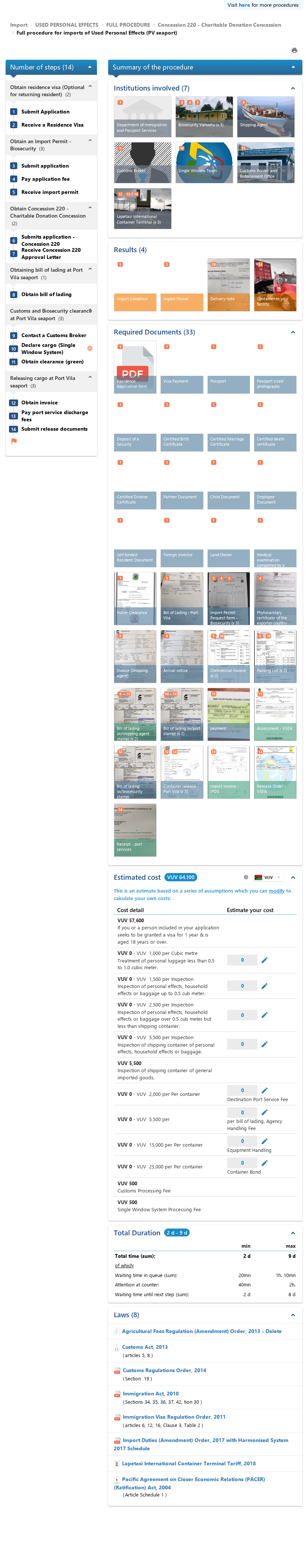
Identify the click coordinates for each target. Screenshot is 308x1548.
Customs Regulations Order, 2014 (164, 1370)
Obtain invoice (39, 402)
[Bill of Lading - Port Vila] (181, 598)
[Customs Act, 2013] (118, 1346)
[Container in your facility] (275, 285)
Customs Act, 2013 (145, 1346)
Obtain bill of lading (46, 294)
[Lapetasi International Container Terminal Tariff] (118, 1463)
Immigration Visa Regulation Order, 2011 (174, 1416)
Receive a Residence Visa (52, 124)
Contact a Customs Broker (53, 335)
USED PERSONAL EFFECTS (66, 24)
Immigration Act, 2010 (151, 1393)
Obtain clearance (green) (52, 361)
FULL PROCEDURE (128, 24)
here (244, 4)
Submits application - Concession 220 (48, 240)
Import (18, 24)
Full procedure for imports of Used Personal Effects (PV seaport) (97, 32)
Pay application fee (45, 179)
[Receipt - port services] (135, 830)
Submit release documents (54, 428)
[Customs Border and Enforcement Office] (266, 162)
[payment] (228, 714)
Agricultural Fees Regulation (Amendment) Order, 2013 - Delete (202, 1331)
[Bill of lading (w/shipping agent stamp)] (135, 714)
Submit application (45, 165)
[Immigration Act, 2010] (118, 1393)
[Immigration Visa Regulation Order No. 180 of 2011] (118, 1416)
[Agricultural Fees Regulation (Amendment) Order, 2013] (118, 1331)
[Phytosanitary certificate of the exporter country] (275, 598)
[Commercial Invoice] (228, 656)
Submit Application (45, 111)
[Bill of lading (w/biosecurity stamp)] (135, 772)
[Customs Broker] (143, 162)
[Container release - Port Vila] (181, 772)
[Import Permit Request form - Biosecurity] (228, 598)
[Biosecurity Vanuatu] (204, 117)
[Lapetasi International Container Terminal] (143, 208)
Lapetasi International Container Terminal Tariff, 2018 (189, 1463)
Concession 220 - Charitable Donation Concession (219, 24)
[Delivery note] (228, 285)
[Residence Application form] (135, 367)
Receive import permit (49, 192)
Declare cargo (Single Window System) (48, 349)
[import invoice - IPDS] (228, 772)
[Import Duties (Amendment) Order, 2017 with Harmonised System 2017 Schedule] (118, 1440)
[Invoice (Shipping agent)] (135, 656)
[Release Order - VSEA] (275, 772)
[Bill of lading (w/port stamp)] (181, 714)
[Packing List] (275, 656)
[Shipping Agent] (266, 117)
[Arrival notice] (181, 656)
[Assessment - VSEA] (275, 714)
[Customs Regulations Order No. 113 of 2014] (118, 1370)
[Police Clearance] (135, 598)
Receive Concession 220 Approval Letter (51, 253)
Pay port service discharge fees (54, 416)
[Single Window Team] (204, 162)
